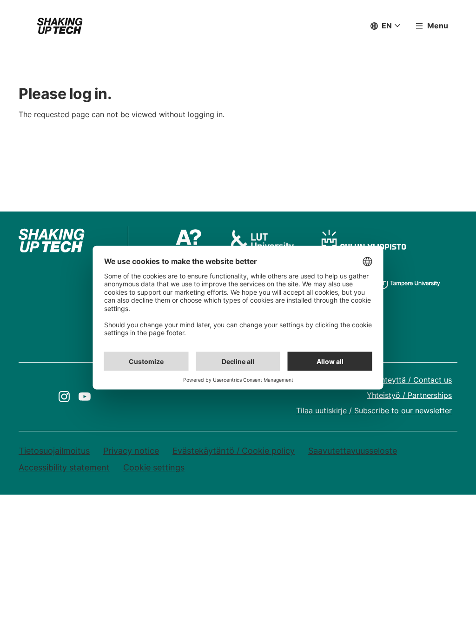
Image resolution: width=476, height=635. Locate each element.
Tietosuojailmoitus (54, 451)
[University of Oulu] (363, 240)
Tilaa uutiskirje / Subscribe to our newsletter (374, 410)
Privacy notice (131, 451)
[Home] (60, 26)
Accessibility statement (64, 467)
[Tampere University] (409, 281)
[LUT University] (262, 240)
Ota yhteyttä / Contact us (407, 379)
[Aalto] (191, 240)
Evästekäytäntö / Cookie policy (233, 451)
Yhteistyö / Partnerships (409, 395)
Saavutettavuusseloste (352, 451)
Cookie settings (154, 467)
